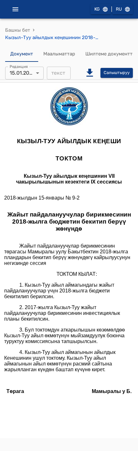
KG (97, 9)
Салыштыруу (117, 72)
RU (119, 9)
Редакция (19, 66)
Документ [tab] (21, 54)
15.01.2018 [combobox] (22, 73)
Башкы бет (17, 30)
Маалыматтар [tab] (59, 54)
